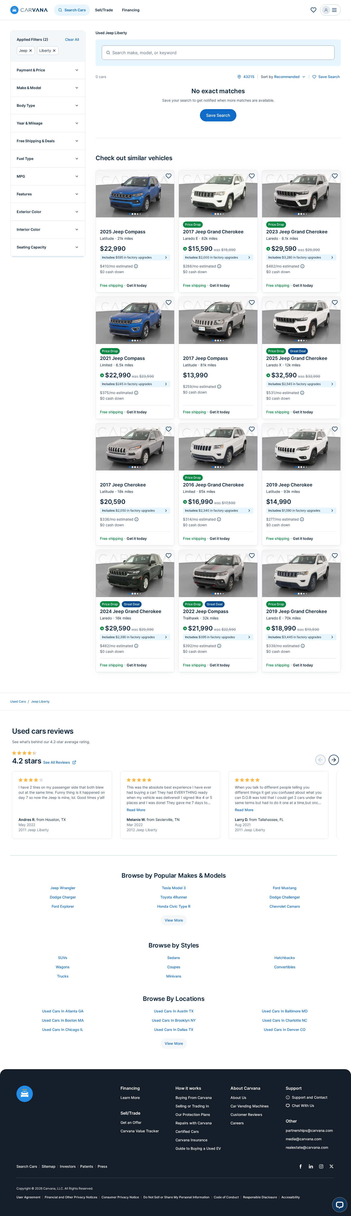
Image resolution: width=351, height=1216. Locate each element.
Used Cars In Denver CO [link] (285, 1029)
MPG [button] (21, 176)
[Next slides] (334, 760)
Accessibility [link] (290, 1197)
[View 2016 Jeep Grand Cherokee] (218, 484)
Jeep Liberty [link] (40, 701)
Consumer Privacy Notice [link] (120, 1197)
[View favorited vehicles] (313, 10)
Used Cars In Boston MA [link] (63, 1020)
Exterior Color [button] (29, 211)
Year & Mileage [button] (29, 123)
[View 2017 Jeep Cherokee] (135, 484)
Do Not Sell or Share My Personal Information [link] (176, 1197)
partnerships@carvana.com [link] (309, 1130)
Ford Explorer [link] (63, 906)
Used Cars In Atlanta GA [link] (63, 1011)
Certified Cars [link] (187, 1131)
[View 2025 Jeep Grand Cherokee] (301, 358)
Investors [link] (68, 1166)
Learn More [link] (130, 1097)
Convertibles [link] (284, 967)
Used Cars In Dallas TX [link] (173, 1029)
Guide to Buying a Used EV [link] (198, 1148)
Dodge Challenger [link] (285, 897)
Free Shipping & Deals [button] (36, 141)
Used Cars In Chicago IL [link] (62, 1029)
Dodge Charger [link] (63, 897)
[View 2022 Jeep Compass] (218, 611)
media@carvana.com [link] (303, 1139)
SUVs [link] (62, 957)
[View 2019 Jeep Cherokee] (301, 484)
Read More (136, 810)
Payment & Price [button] (31, 70)
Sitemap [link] (49, 1166)
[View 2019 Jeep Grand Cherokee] (301, 611)
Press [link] (102, 1166)
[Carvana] (29, 10)
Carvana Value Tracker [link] (140, 1131)
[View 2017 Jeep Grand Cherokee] (218, 231)
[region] (135, 193)
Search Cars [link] (26, 1166)
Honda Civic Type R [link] (173, 906)
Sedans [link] (173, 957)
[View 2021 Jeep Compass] (135, 358)
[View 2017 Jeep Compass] (218, 358)
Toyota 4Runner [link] (173, 897)
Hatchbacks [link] (284, 957)
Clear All (72, 39)
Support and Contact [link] (309, 1097)
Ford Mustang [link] (285, 888)
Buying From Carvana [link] (194, 1097)
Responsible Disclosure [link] (260, 1197)
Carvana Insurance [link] (191, 1140)
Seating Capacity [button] (31, 247)
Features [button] (24, 194)
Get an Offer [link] (131, 1122)
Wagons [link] (63, 967)
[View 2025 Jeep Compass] (135, 231)
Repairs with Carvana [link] (194, 1123)
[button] (330, 10)
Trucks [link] (63, 976)
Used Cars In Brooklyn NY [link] (174, 1020)
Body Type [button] (26, 105)
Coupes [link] (173, 967)
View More (174, 920)
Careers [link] (237, 1123)
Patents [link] (86, 1166)
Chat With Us (303, 1105)
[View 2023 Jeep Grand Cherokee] (301, 231)
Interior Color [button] (28, 229)
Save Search (218, 115)
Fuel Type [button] (25, 158)
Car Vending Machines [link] (249, 1106)
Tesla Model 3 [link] (174, 888)
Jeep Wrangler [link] (62, 888)
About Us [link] (238, 1097)
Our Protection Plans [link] (193, 1114)
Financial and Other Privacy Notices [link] (71, 1197)
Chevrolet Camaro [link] (285, 906)
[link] (59, 762)
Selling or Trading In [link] (192, 1106)
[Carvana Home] (24, 1094)
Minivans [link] (173, 976)
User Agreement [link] (28, 1197)
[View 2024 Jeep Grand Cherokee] (135, 611)
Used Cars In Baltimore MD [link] (285, 1011)
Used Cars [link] (18, 701)
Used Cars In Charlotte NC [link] (284, 1020)
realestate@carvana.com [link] (307, 1147)
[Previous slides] (320, 760)
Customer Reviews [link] (246, 1114)
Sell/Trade (104, 10)
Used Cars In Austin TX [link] (173, 1011)
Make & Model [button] (29, 87)
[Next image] (169, 194)
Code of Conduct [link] (226, 1197)
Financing (131, 10)
